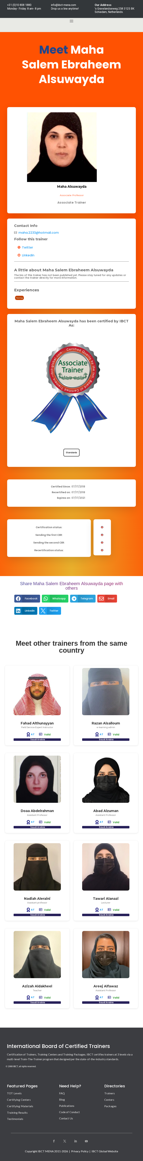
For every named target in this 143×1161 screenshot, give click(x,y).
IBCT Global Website (105, 1151)
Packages (110, 1106)
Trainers (109, 1093)
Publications (66, 1105)
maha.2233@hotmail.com (38, 233)
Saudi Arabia (37, 739)
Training (19, 298)
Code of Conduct (69, 1112)
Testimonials (15, 1118)
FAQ (62, 1093)
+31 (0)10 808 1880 (19, 5)
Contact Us (66, 1118)
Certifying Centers (19, 1099)
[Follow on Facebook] (54, 1141)
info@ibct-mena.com (63, 5)
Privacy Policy (79, 1151)
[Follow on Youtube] (86, 1141)
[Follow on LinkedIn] (75, 1141)
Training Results (17, 1112)
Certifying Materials (20, 1106)
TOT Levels (14, 1093)
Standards (71, 452)
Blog (62, 1099)
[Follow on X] (64, 1141)
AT (33, 734)
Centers (109, 1099)
